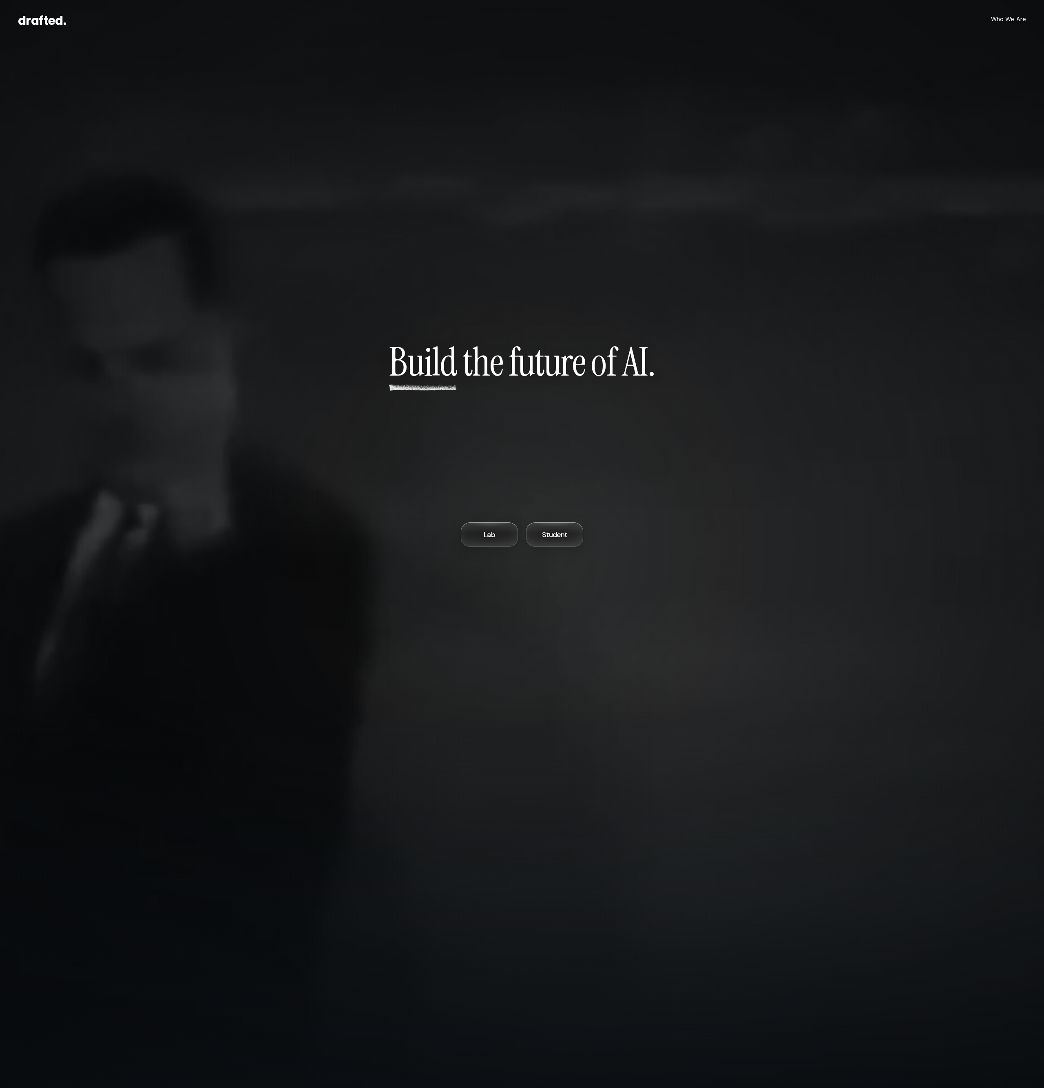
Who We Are (1008, 19)
